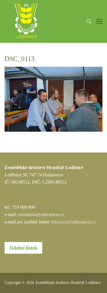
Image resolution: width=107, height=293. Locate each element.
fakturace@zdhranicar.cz (73, 221)
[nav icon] (99, 21)
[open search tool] (89, 21)
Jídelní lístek (23, 248)
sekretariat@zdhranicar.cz (41, 214)
